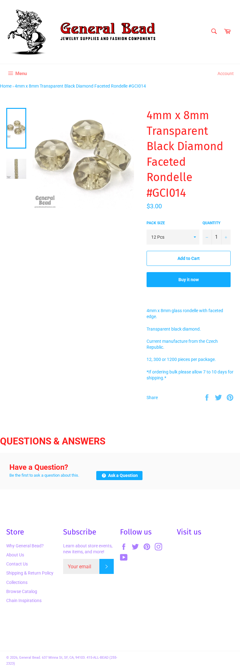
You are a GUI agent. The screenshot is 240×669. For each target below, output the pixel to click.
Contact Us (17, 563)
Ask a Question (122, 475)
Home (6, 86)
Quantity (211, 223)
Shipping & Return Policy (29, 572)
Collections (17, 582)
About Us (15, 554)
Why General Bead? (25, 545)
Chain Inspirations (24, 600)
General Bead (29, 658)
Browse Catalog (21, 591)
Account (226, 73)
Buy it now (188, 279)
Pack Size (156, 223)
